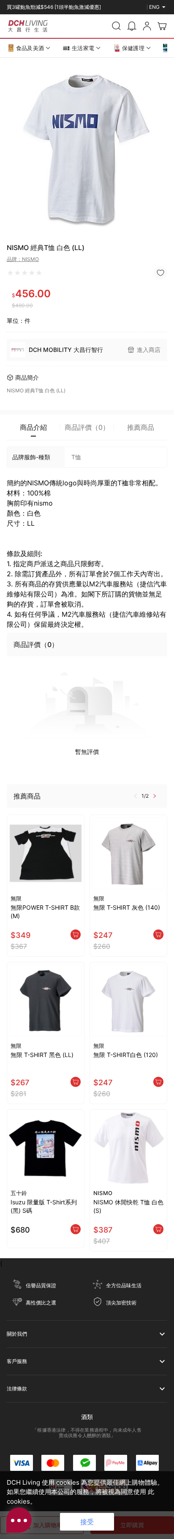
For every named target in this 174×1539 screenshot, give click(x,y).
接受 (87, 1522)
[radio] (10, 273)
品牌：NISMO (23, 259)
